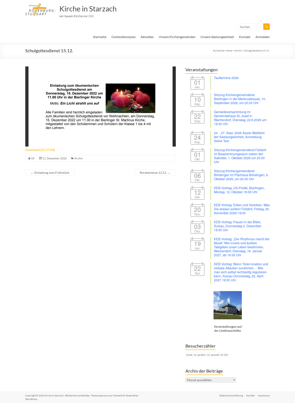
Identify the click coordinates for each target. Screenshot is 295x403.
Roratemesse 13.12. (155, 172)
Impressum (264, 395)
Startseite (99, 37)
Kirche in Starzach (88, 8)
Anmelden (262, 37)
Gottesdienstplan (123, 37)
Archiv (78, 158)
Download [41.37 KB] (40, 150)
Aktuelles (147, 37)
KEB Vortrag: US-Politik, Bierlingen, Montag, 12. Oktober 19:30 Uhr (239, 190)
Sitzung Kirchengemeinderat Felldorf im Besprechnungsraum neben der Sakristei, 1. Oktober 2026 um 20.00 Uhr (240, 156)
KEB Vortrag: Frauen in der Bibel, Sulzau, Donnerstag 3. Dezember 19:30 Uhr (237, 226)
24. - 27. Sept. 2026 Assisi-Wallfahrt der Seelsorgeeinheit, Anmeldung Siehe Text (239, 137)
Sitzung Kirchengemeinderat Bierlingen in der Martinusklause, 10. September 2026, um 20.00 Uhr (240, 98)
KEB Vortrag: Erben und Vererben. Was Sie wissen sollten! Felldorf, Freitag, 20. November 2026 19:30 (242, 209)
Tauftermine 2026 (226, 77)
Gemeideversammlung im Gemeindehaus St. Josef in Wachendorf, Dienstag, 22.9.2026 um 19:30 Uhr (240, 118)
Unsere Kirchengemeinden (177, 37)
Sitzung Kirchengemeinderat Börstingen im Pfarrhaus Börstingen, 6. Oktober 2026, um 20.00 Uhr (241, 175)
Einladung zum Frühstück (50, 172)
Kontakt (244, 37)
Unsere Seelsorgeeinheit (217, 37)
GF (33, 158)
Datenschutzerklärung (231, 395)
